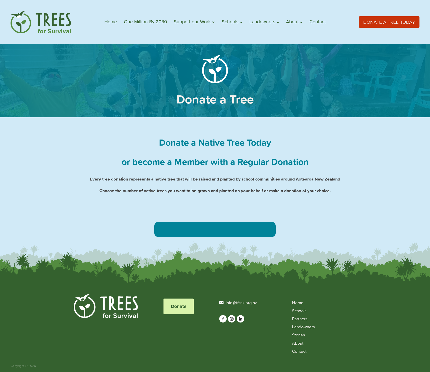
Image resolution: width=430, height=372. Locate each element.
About (293, 21)
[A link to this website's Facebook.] (223, 319)
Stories (298, 335)
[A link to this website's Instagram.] (231, 319)
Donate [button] (179, 306)
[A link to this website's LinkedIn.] (240, 319)
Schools (231, 21)
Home (110, 21)
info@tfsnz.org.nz (241, 302)
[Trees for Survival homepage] (51, 22)
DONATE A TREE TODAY (389, 22)
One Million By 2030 (145, 21)
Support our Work (193, 21)
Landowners (263, 21)
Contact (318, 21)
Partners (299, 319)
